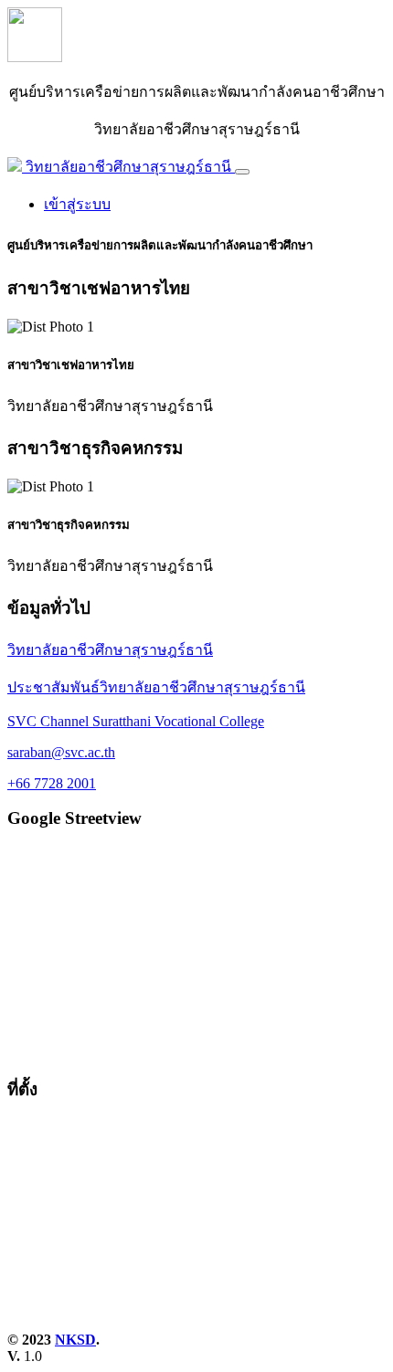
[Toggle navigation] (242, 171)
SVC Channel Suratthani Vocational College (135, 721)
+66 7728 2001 (51, 783)
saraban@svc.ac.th (61, 752)
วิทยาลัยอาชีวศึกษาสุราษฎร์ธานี (110, 650)
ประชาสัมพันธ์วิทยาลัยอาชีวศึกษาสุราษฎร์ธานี (156, 687)
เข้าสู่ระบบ (77, 204)
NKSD (75, 1339)
